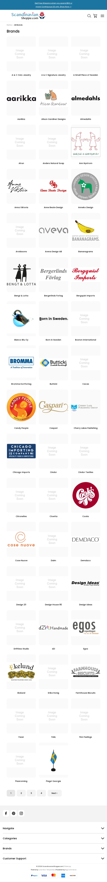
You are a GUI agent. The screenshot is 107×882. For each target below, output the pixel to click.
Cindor (53, 472)
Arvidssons (21, 251)
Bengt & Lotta (21, 295)
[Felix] (53, 715)
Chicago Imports (21, 472)
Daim (53, 560)
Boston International (85, 339)
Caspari (53, 428)
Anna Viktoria (21, 207)
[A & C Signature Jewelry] (53, 53)
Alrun (21, 163)
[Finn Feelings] (85, 715)
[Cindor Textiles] (85, 451)
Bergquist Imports (85, 295)
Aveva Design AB (53, 251)
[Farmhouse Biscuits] (85, 671)
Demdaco (86, 560)
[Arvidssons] (21, 230)
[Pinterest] (13, 813)
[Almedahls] (85, 98)
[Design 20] (21, 583)
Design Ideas (85, 604)
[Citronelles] (21, 495)
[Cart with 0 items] (95, 16)
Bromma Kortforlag (21, 384)
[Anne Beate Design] (53, 186)
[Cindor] (53, 451)
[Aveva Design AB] (53, 230)
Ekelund (21, 692)
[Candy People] (21, 407)
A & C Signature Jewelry (53, 75)
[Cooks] (85, 495)
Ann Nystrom (85, 163)
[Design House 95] (53, 583)
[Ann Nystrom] (85, 142)
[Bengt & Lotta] (21, 274)
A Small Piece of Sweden (85, 75)
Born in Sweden (53, 339)
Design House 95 (53, 604)
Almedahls (85, 119)
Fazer (21, 737)
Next (54, 793)
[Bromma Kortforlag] (21, 362)
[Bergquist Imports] (85, 274)
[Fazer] (21, 715)
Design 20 (21, 604)
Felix (53, 737)
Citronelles (21, 516)
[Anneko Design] (85, 186)
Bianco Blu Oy (21, 339)
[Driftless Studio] (21, 627)
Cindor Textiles (85, 472)
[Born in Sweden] (53, 318)
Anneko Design (85, 207)
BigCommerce (70, 870)
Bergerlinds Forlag (53, 295)
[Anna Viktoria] (21, 186)
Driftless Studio (21, 648)
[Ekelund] (21, 671)
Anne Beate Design (53, 207)
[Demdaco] (85, 539)
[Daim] (53, 539)
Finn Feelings (85, 737)
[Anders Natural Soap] (53, 142)
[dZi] (53, 627)
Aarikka (21, 119)
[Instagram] (21, 813)
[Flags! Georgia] (53, 760)
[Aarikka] (21, 98)
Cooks (85, 516)
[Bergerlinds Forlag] (53, 274)
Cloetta (53, 516)
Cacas (85, 384)
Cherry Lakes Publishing (86, 428)
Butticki (53, 384)
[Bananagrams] (85, 230)
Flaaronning (21, 781)
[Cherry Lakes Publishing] (85, 407)
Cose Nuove (21, 560)
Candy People (21, 428)
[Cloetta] (53, 495)
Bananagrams (85, 251)
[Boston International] (85, 318)
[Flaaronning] (21, 760)
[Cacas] (85, 362)
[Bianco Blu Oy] (21, 318)
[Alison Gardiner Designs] (53, 98)
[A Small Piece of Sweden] (85, 53)
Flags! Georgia (53, 781)
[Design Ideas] (85, 583)
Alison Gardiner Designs (53, 119)
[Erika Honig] (53, 671)
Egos (85, 648)
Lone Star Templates (47, 870)
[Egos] (85, 627)
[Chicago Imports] (21, 451)
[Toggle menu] (102, 16)
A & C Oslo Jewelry (21, 75)
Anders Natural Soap (53, 163)
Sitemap (67, 866)
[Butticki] (53, 362)
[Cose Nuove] (21, 539)
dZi (53, 648)
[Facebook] (6, 813)
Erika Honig (53, 692)
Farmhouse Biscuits (85, 692)
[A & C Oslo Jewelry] (21, 53)
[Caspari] (53, 407)
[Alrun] (21, 142)
